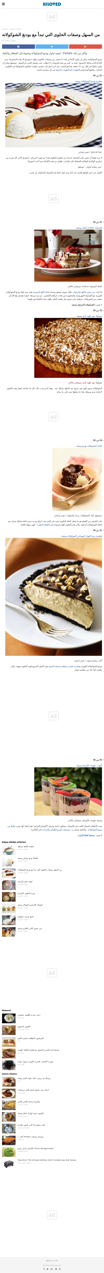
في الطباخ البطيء (45, 524)
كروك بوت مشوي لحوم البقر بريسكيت (33, 1090)
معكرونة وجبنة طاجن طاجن (29, 1101)
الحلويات (4, 29)
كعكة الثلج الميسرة (41, 292)
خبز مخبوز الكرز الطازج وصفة (30, 928)
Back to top (52, 1261)
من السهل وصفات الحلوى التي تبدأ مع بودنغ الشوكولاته (40, 870)
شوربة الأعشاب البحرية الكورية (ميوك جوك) (35, 1062)
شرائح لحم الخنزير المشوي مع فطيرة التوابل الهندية (38, 1050)
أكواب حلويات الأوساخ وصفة (89, 765)
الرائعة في (56, 70)
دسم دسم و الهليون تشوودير (29, 1015)
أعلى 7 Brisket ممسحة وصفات (31, 1137)
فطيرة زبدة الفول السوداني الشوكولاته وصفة (81, 536)
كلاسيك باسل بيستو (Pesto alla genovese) (36, 1148)
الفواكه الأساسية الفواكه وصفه (30, 905)
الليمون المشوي (24, 1026)
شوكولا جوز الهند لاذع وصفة (89, 316)
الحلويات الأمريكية (15, 29)
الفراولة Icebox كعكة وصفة (89, 228)
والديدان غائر (44, 829)
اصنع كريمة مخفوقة (26, 917)
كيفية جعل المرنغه (25, 881)
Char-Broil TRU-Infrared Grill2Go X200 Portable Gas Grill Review (47, 1160)
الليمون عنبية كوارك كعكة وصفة (30, 1113)
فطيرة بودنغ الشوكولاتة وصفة (88, 81)
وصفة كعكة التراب (86, 835)
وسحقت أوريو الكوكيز (60, 829)
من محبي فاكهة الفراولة (84, 292)
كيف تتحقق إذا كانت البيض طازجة (31, 1125)
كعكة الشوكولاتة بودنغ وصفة (89, 446)
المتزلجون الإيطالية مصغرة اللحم (31, 1038)
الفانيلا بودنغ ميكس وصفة (28, 858)
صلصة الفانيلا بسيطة (26, 846)
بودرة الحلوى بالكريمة (26, 893)
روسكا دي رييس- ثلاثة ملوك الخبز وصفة (34, 1078)
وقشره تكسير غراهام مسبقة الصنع (64, 666)
